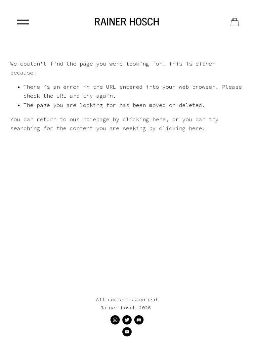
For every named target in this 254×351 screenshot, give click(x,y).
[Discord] (139, 320)
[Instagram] (115, 320)
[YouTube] (127, 331)
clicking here (144, 119)
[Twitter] (127, 320)
